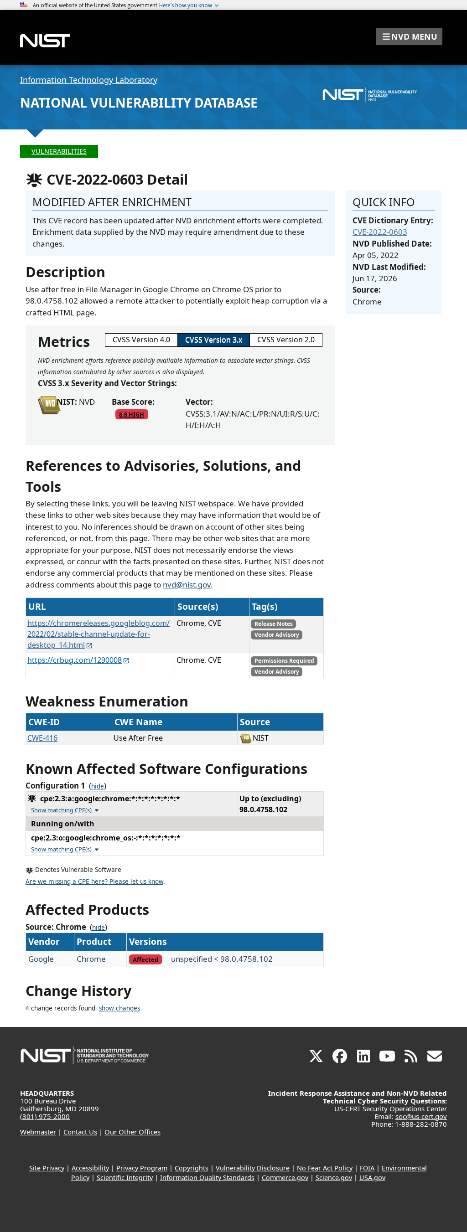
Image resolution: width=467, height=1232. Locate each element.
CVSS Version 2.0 (286, 340)
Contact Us (80, 1131)
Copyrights (191, 1168)
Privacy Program (141, 1168)
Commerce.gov (285, 1177)
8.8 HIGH (131, 414)
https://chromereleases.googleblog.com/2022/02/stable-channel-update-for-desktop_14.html (98, 634)
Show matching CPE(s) (62, 810)
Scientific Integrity (125, 1177)
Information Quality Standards (207, 1177)
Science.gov (334, 1177)
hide (97, 786)
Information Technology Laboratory (88, 79)
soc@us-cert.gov (421, 1116)
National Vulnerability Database (139, 102)
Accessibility (90, 1168)
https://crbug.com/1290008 (74, 660)
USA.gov (372, 1177)
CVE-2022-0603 (380, 232)
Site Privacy (46, 1168)
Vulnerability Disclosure (253, 1168)
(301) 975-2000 (45, 1116)
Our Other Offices (132, 1131)
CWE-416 (42, 738)
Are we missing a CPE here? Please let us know (94, 881)
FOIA (367, 1168)
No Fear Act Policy (325, 1168)
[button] (409, 36)
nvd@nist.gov (187, 584)
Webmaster (38, 1131)
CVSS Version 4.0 (141, 340)
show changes (119, 1008)
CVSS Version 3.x (213, 340)
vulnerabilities (59, 151)
